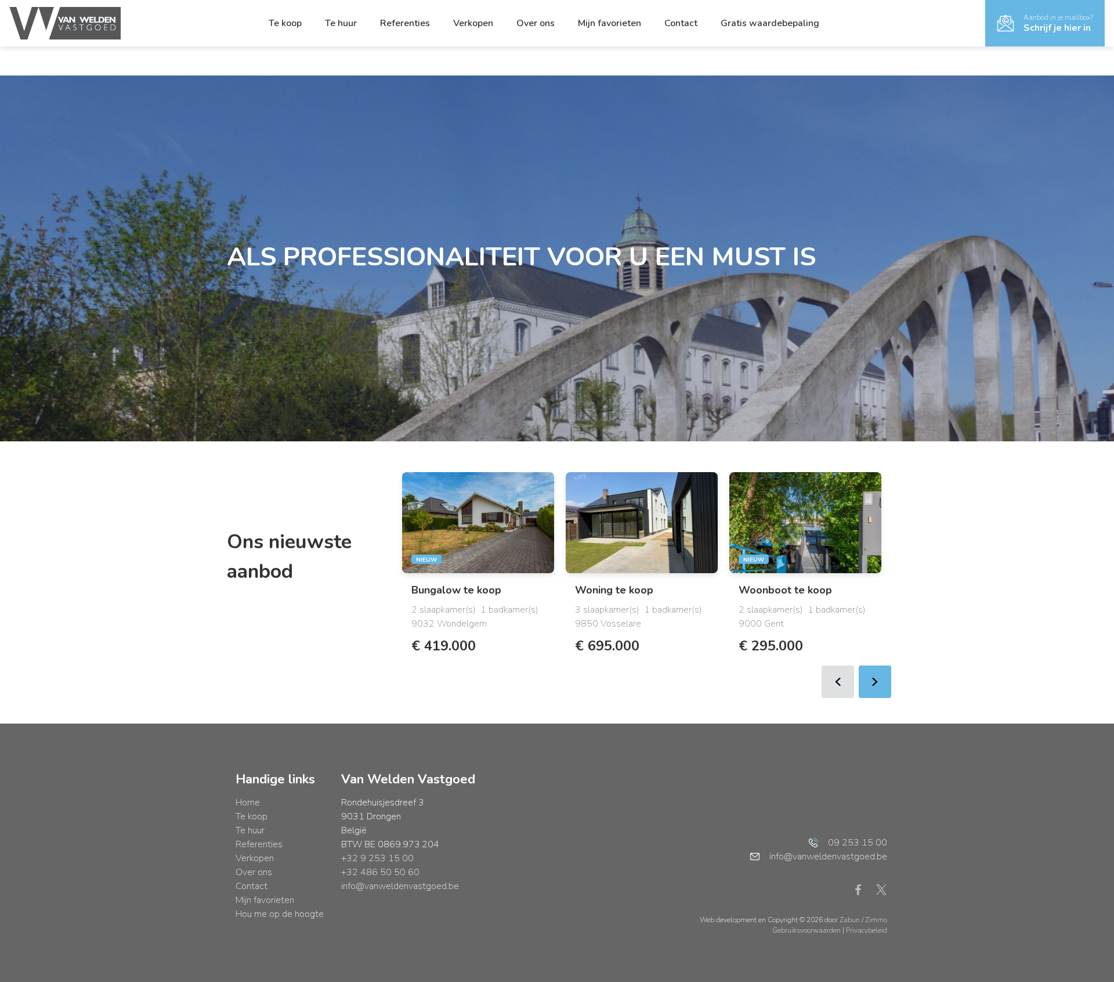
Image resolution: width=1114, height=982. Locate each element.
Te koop (285, 23)
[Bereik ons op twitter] (881, 889)
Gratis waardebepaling (770, 23)
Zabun (850, 920)
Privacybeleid (866, 930)
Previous (838, 682)
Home (248, 802)
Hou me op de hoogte (280, 914)
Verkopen (473, 23)
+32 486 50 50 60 (380, 872)
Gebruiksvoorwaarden (807, 930)
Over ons (535, 23)
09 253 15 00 (857, 842)
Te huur (341, 23)
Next (875, 682)
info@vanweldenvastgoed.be (400, 886)
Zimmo (876, 920)
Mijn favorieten (609, 23)
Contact (680, 23)
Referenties (405, 23)
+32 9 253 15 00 (377, 858)
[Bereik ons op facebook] (862, 889)
